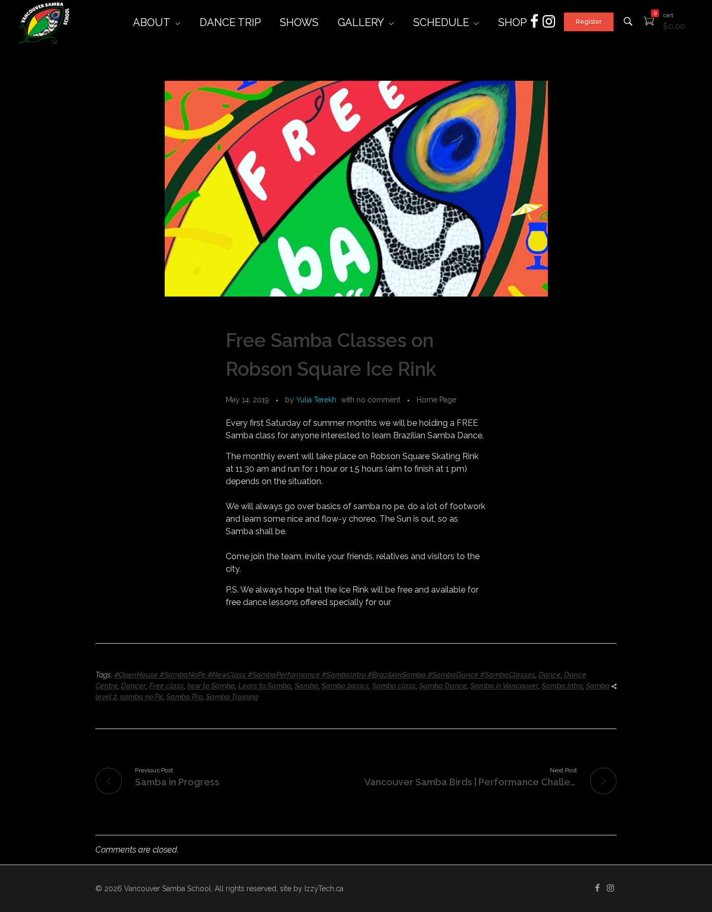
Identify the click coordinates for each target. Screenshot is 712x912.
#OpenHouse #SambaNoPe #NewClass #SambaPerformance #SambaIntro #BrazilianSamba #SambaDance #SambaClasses (324, 675)
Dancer (133, 686)
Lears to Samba (264, 686)
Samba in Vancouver (504, 686)
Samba (306, 686)
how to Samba (211, 686)
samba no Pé (141, 697)
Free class (166, 686)
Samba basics (345, 686)
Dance (549, 675)
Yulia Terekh (316, 400)
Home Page (436, 400)
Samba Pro (184, 697)
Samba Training (232, 697)
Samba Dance (443, 686)
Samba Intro (562, 686)
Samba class (394, 686)
